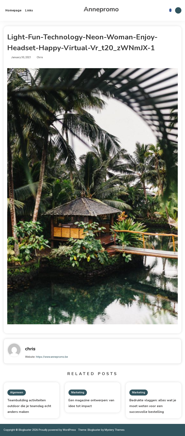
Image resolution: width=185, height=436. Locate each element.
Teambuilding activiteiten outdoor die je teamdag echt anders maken (29, 406)
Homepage (13, 10)
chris (30, 349)
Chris (40, 57)
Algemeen (16, 392)
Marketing (77, 392)
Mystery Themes (114, 429)
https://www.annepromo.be (52, 356)
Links (29, 10)
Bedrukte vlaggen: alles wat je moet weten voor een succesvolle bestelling (152, 406)
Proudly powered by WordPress (58, 429)
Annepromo (101, 9)
